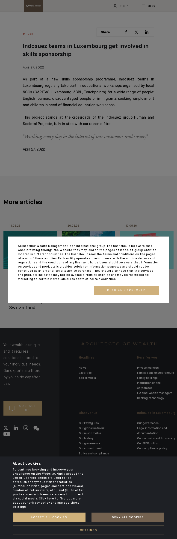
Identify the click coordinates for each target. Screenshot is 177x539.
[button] (126, 290)
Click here (46, 498)
